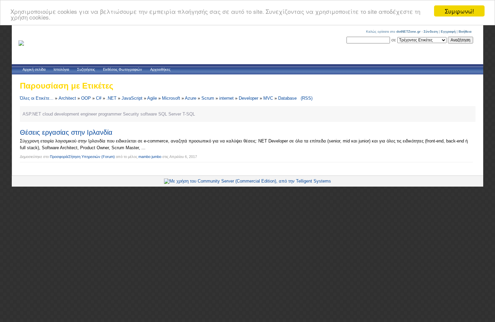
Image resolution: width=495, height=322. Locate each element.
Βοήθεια (465, 31)
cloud (47, 114)
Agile (152, 98)
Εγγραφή (448, 31)
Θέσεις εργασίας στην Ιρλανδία (66, 132)
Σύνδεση (431, 31)
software (148, 114)
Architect (67, 98)
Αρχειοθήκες (160, 69)
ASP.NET (32, 114)
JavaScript (132, 98)
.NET (111, 98)
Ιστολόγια (61, 69)
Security (131, 114)
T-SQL (189, 114)
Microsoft (171, 98)
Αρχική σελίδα (34, 69)
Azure (190, 98)
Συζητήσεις (86, 69)
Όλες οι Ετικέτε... (37, 98)
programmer (110, 114)
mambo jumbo (149, 157)
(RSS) (306, 98)
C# (98, 98)
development (66, 114)
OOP (86, 98)
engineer (88, 114)
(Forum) (108, 157)
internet (226, 98)
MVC (268, 98)
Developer (248, 98)
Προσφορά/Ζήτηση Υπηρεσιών (75, 157)
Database (287, 98)
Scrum (207, 98)
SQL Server (169, 114)
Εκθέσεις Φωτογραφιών (122, 69)
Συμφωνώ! (459, 11)
